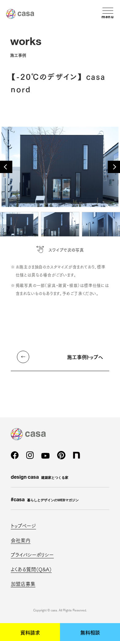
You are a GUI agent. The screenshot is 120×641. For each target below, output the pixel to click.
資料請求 (30, 632)
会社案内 (20, 540)
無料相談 (90, 632)
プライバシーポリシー (32, 554)
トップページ (23, 525)
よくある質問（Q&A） (31, 569)
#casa (45, 500)
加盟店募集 (23, 583)
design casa (39, 477)
